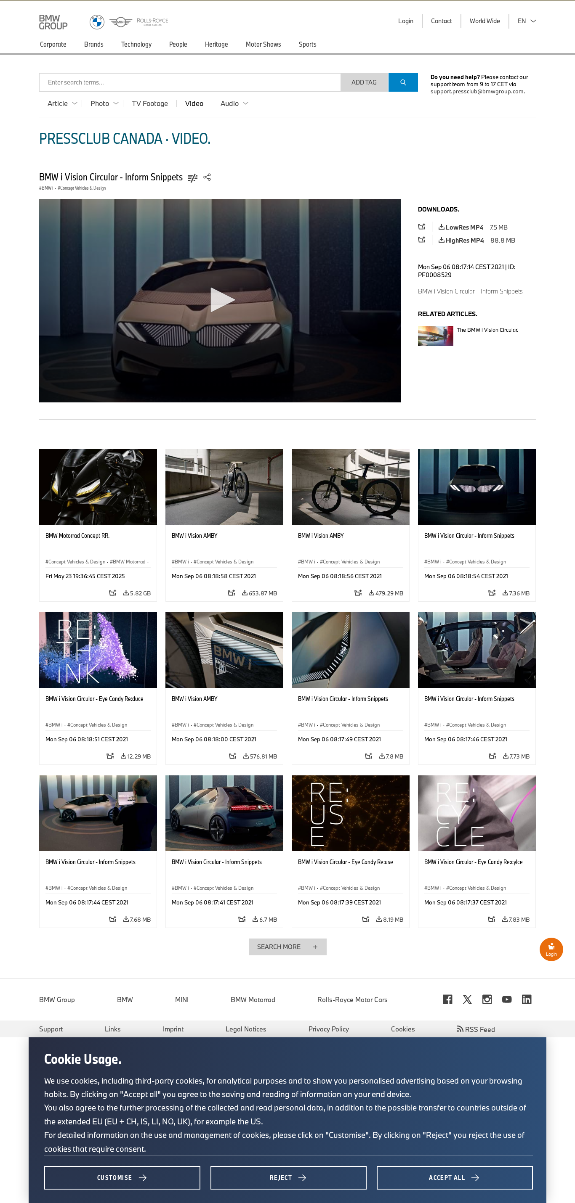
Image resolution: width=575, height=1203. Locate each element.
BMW (125, 999)
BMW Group (57, 999)
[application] (220, 300)
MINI (182, 999)
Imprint (173, 1029)
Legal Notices (246, 1029)
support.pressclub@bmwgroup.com (477, 91)
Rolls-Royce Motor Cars (352, 999)
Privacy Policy (329, 1029)
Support (51, 1029)
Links (113, 1029)
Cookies (403, 1029)
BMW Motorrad (253, 999)
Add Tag (364, 82)
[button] (220, 299)
